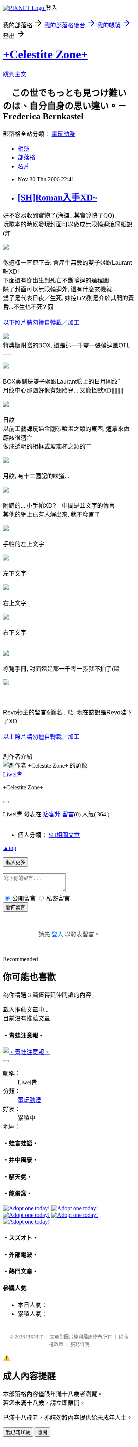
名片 (23, 166)
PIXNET (34, 1337)
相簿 (23, 148)
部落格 (26, 157)
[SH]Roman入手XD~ (57, 197)
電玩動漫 (63, 134)
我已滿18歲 (18, 1432)
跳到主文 (14, 74)
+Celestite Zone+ (45, 54)
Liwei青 (12, 774)
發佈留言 (15, 907)
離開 (42, 1432)
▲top (9, 848)
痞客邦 (52, 814)
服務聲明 (79, 1344)
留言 (68, 814)
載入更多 (15, 862)
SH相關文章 (64, 835)
